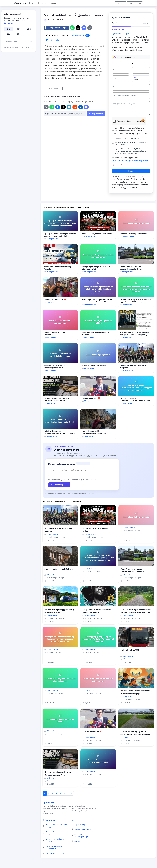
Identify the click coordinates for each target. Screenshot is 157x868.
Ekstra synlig (53, 40)
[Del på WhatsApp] (72, 27)
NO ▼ (33, 3)
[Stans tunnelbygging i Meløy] (98, 357)
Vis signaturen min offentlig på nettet (127, 138)
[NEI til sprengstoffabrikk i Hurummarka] (60, 325)
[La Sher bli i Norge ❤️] (98, 390)
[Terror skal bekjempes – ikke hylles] (98, 225)
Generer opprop (61, 485)
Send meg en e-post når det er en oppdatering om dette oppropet (132, 143)
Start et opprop (135, 3)
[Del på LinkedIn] (80, 107)
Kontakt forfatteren (54, 88)
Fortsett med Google (126, 57)
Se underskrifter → (119, 29)
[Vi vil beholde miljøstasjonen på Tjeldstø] (98, 325)
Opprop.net (20, 3)
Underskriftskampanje (58, 35)
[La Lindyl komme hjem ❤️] (60, 291)
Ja (115, 165)
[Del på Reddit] (74, 107)
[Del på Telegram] (69, 107)
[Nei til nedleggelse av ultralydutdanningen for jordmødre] (60, 424)
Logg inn (120, 3)
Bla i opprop (43, 3)
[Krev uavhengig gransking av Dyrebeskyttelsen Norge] (60, 391)
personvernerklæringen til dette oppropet (130, 160)
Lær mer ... (11, 23)
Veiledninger (49, 820)
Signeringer (81, 35)
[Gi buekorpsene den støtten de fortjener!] (136, 358)
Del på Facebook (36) (58, 27)
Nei (122, 165)
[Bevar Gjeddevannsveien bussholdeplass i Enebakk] (136, 259)
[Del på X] (78, 27)
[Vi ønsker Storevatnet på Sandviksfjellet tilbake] (60, 358)
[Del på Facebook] (57, 107)
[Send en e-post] (83, 27)
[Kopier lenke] (89, 27)
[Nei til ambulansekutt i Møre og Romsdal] (60, 259)
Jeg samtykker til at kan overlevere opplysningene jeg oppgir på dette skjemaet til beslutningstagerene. (131, 151)
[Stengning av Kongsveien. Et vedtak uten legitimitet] (98, 259)
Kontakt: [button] (53, 3)
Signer (131, 171)
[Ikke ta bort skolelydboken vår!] (136, 225)
